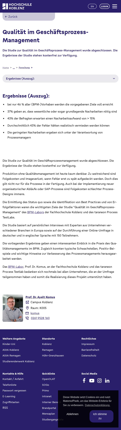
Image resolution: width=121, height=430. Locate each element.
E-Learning (9, 396)
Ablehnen (72, 414)
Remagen (47, 350)
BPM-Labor (15, 266)
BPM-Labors (35, 212)
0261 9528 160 (40, 318)
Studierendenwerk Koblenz (19, 361)
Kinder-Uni (9, 344)
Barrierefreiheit (90, 350)
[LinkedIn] (107, 380)
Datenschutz (88, 355)
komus (35, 313)
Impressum (88, 344)
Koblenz (47, 344)
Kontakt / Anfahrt (13, 379)
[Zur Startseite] (17, 6)
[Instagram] (99, 380)
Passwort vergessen (14, 390)
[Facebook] (84, 380)
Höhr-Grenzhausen (53, 355)
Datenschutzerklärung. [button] (97, 405)
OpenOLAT (48, 379)
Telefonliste (9, 385)
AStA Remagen (11, 355)
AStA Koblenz (11, 350)
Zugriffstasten (11, 402)
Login (104, 6)
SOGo (45, 385)
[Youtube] (91, 380)
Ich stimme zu (100, 416)
